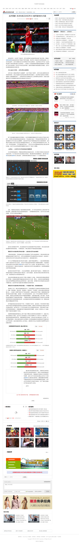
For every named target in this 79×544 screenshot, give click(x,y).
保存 (40, 421)
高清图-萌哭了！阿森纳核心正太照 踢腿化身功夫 (39, 416)
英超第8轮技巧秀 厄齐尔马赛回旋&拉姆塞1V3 (39, 414)
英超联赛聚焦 (29, 12)
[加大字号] (49, 19)
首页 (4, 8)
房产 (61, 8)
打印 (44, 421)
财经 (16, 8)
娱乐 (13, 8)
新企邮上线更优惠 (43, 530)
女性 (54, 8)
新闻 (7, 8)
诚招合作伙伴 (30, 530)
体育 (10, 8)
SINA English (48, 536)
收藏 (51, 8)
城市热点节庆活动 (7, 530)
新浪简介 (20, 536)
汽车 (57, 8)
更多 (64, 8)
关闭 (48, 421)
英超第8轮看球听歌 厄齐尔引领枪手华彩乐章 (39, 412)
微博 (26, 8)
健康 (45, 8)
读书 (32, 8)
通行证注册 (54, 536)
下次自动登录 (30, 491)
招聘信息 (38, 536)
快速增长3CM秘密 (20, 515)
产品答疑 (59, 536)
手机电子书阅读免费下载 (21, 520)
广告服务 (29, 536)
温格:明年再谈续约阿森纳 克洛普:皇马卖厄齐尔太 (39, 410)
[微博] (7, 60)
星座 (48, 8)
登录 (13, 418)
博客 (29, 8)
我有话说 (36, 18)
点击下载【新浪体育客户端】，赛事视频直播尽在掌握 (27, 394)
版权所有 (41, 541)
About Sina (25, 536)
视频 (23, 8)
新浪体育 (28, 18)
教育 (35, 8)
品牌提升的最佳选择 (20, 517)
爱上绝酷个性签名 (20, 522)
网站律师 (43, 536)
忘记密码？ (39, 491)
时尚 (39, 8)
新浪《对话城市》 (19, 530)
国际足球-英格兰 (22, 12)
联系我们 (34, 536)
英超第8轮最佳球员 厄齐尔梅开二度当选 (38, 409)
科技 (20, 8)
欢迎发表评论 (46, 398)
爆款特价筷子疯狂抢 (20, 518)
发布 (48, 491)
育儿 (42, 8)
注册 (71, 8)
